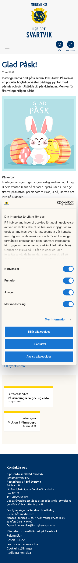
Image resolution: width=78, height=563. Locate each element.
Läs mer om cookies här (22, 544)
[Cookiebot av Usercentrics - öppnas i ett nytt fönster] (57, 203)
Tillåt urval (39, 344)
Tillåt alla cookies (39, 331)
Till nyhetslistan (14, 366)
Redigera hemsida (19, 552)
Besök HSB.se (16, 540)
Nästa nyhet (29, 418)
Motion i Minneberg (22, 422)
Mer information (55, 319)
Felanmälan (14, 535)
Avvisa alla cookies (39, 356)
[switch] (68, 281)
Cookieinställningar (19, 548)
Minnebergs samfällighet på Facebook (32, 531)
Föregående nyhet (18, 393)
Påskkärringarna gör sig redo (28, 398)
